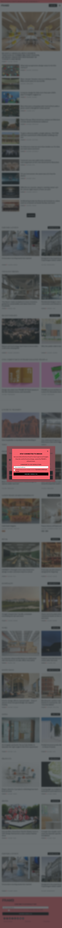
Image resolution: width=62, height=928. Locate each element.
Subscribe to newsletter (31, 474)
